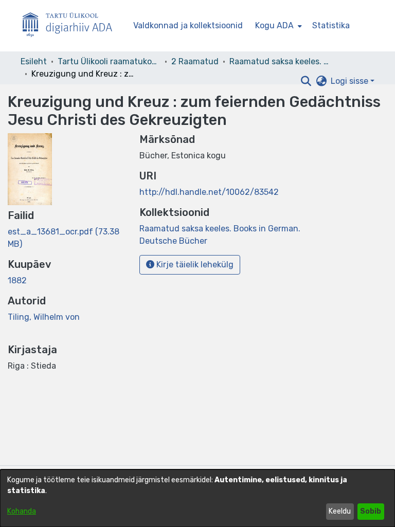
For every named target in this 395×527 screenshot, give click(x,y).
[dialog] (197, 498)
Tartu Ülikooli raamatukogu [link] (109, 61)
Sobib (370, 511)
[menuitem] (277, 25)
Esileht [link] (34, 61)
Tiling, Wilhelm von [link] (44, 317)
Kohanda (21, 511)
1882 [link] (17, 280)
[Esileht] (71, 26)
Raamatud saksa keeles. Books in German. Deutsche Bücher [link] (280, 61)
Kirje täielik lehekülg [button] (194, 264)
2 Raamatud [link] (195, 61)
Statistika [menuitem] (331, 25)
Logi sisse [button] (350, 81)
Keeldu (340, 511)
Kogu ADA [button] (274, 25)
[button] (305, 81)
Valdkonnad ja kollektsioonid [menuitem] (188, 25)
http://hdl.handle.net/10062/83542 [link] (209, 192)
